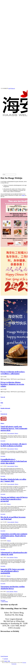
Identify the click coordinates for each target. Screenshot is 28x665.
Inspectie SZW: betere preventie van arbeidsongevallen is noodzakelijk (12, 571)
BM (9, 661)
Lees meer (3, 440)
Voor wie (3, 397)
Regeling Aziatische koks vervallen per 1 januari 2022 (13, 480)
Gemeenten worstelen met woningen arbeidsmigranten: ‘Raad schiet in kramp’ (14, 536)
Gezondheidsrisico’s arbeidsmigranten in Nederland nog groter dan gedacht (14, 461)
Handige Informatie (5, 408)
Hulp (2, 402)
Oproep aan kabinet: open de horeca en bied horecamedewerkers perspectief (14, 499)
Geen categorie (10, 433)
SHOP (5, 661)
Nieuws (2, 423)
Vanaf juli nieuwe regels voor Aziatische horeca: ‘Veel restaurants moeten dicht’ (14, 428)
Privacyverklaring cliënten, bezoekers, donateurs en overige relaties (12, 384)
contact (23, 195)
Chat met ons (4, 414)
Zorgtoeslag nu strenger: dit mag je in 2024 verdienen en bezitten (14, 445)
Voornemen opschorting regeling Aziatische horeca (13, 587)
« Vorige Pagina (4, 601)
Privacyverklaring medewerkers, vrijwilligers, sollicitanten (13, 373)
